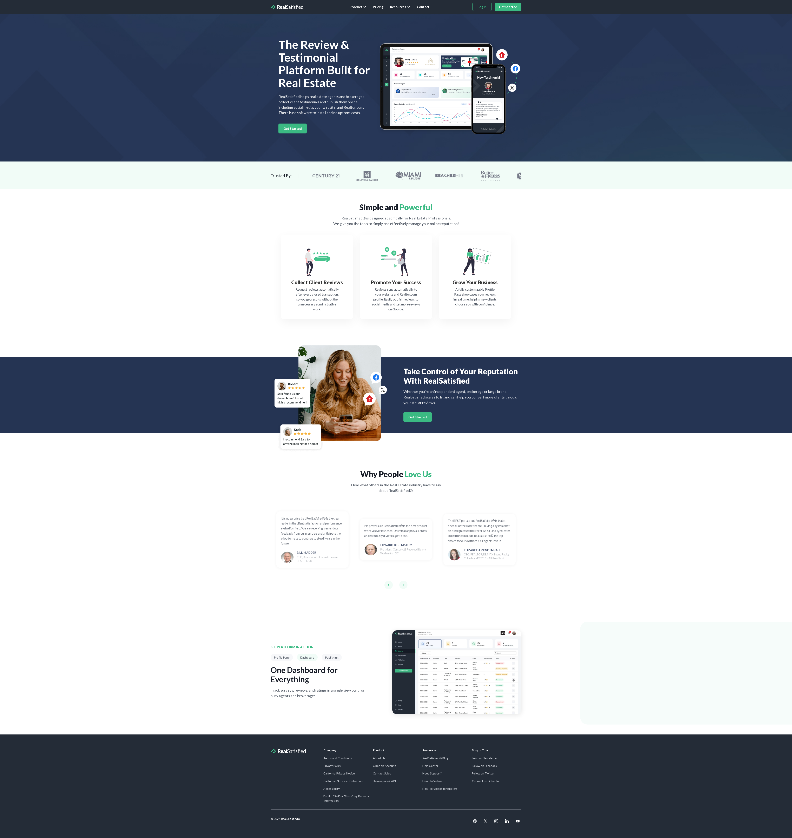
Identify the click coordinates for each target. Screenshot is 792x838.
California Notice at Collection (343, 781)
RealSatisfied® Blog (435, 758)
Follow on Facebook (484, 765)
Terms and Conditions (337, 758)
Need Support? (432, 773)
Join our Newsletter (484, 758)
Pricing (378, 7)
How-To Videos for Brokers (439, 788)
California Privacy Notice (339, 773)
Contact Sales (382, 773)
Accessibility (331, 788)
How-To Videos (432, 781)
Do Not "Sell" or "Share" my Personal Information (346, 798)
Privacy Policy (332, 765)
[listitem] (312, 540)
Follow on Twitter (483, 773)
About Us (379, 758)
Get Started (292, 128)
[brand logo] (287, 6)
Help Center (430, 765)
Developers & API (384, 781)
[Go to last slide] (388, 585)
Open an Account (384, 765)
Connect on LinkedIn (485, 781)
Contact (423, 7)
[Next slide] (403, 585)
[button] (358, 7)
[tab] (282, 657)
